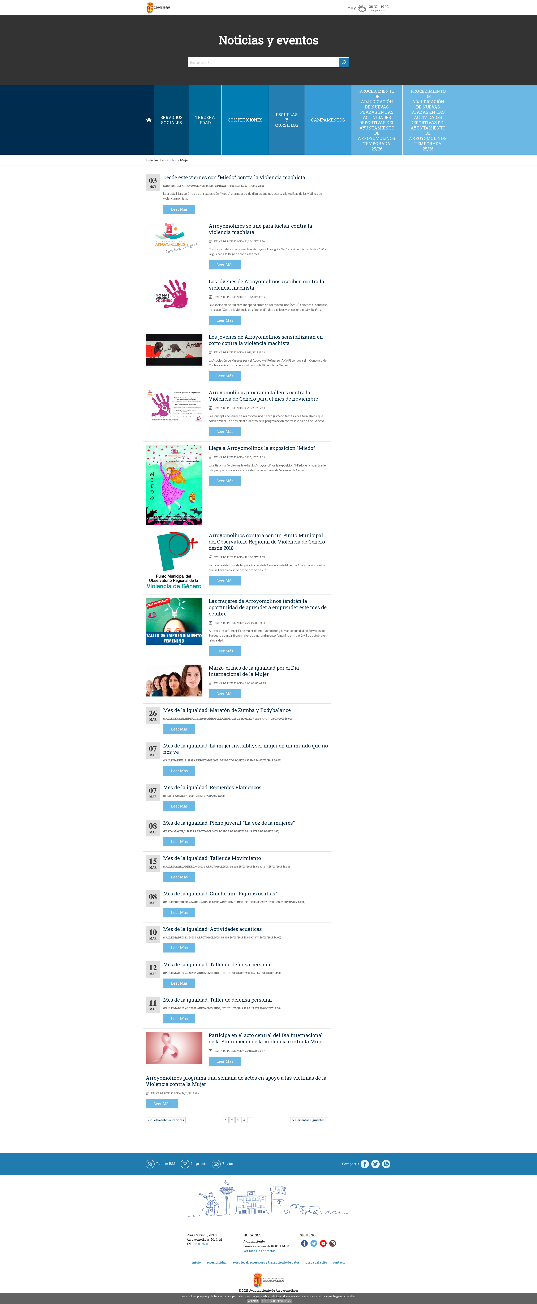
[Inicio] (158, 7)
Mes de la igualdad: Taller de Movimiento (212, 858)
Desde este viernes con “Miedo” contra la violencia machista (234, 177)
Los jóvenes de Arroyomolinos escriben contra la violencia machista (266, 284)
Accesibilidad (217, 1262)
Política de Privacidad (276, 1301)
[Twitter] (375, 1164)
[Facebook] (365, 1164)
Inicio (149, 120)
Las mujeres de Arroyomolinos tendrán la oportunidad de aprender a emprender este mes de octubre (268, 607)
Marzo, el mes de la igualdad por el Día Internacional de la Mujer (254, 670)
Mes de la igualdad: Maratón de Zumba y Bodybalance (227, 710)
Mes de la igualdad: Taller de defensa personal (217, 964)
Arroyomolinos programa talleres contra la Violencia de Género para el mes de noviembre (263, 395)
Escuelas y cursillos (286, 120)
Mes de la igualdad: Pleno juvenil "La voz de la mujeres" (229, 822)
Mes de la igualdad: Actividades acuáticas (212, 929)
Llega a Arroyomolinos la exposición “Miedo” (262, 448)
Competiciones (245, 120)
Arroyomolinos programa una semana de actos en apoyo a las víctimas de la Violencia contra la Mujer (236, 1080)
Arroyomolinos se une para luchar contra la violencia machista (260, 228)
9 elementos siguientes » (309, 1120)
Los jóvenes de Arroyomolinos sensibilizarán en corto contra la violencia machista (266, 339)
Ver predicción (378, 10)
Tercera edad (205, 120)
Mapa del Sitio (316, 1262)
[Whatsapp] (386, 1164)
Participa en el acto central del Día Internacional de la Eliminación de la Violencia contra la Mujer (266, 1038)
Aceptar (253, 1301)
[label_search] (344, 62)
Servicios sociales (171, 120)
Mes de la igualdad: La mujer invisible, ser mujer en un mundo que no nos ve (245, 748)
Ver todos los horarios (259, 1251)
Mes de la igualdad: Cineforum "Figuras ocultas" (220, 893)
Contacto (339, 1262)
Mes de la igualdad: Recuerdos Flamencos (212, 787)
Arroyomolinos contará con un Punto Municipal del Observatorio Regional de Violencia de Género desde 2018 (267, 541)
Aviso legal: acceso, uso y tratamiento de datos (266, 1262)
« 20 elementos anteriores (166, 1120)
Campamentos (328, 120)
